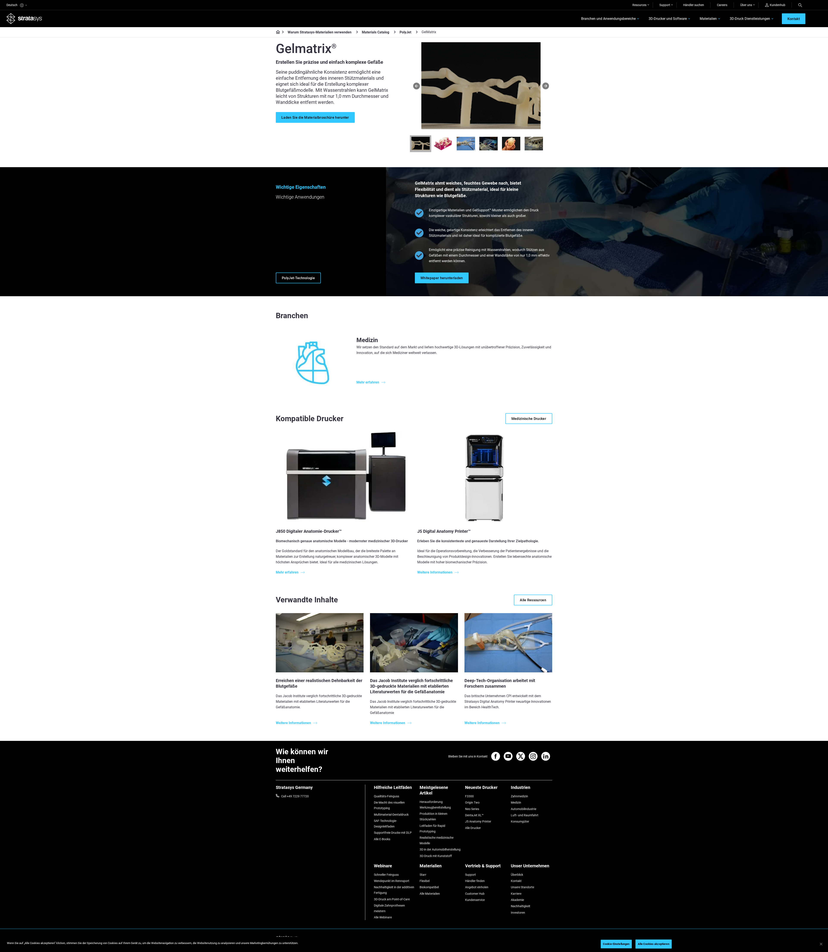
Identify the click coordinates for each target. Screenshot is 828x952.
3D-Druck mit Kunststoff (436, 856)
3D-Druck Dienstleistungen (750, 19)
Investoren (518, 912)
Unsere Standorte (522, 887)
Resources (639, 5)
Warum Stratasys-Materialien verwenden (319, 32)
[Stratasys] (24, 18)
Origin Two (472, 802)
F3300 (469, 796)
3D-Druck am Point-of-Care (392, 899)
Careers (722, 5)
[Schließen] (821, 944)
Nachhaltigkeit (520, 906)
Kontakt (516, 881)
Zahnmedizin (519, 796)
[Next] (545, 86)
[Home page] (276, 32)
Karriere (516, 893)
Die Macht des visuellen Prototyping (389, 805)
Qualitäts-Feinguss (386, 796)
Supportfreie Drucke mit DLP (393, 832)
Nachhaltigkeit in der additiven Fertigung (394, 889)
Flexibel (425, 881)
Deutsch (12, 5)
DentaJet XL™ (474, 815)
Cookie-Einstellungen (616, 944)
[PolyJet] (417, 32)
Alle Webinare (383, 917)
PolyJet (405, 32)
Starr (423, 874)
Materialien (708, 19)
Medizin (516, 802)
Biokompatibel (429, 887)
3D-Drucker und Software (668, 19)
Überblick (517, 874)
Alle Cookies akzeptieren (653, 944)
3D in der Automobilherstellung (440, 849)
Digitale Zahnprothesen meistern (389, 908)
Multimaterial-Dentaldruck (391, 814)
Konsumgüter (520, 821)
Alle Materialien (430, 893)
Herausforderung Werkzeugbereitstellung (435, 804)
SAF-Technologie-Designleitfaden (385, 823)
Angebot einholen (476, 887)
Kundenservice (475, 900)
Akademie (517, 900)
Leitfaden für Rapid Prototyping (432, 828)
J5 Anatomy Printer (478, 821)
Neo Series (472, 809)
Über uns (746, 5)
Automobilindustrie (523, 809)
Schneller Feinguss (386, 874)
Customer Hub (475, 893)
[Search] (800, 5)
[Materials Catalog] (395, 32)
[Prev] (416, 86)
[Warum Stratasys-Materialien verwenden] (357, 32)
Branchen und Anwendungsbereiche (608, 19)
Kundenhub (777, 5)
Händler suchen (693, 5)
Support (664, 5)
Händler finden (475, 881)
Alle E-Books (382, 839)
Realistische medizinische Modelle (436, 840)
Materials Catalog (375, 32)
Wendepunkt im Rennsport (391, 881)
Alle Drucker (473, 828)
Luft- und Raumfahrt (524, 815)
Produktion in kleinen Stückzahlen (433, 816)
